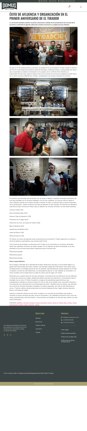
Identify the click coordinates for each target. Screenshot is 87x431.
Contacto (39, 329)
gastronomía (14, 305)
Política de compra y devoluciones (68, 341)
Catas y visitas (40, 325)
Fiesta (74, 303)
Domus (49, 303)
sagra (26, 305)
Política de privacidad (68, 333)
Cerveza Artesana (29, 303)
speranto (31, 305)
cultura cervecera (41, 303)
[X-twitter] (10, 335)
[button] (80, 7)
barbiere (19, 303)
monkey (20, 305)
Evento (69, 303)
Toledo (37, 305)
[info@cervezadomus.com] (58, 1)
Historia (38, 318)
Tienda (38, 332)
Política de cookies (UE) (68, 337)
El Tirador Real (62, 303)
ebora (54, 303)
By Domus (39, 322)
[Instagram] (7, 335)
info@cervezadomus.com (67, 1)
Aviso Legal (64, 330)
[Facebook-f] (4, 335)
